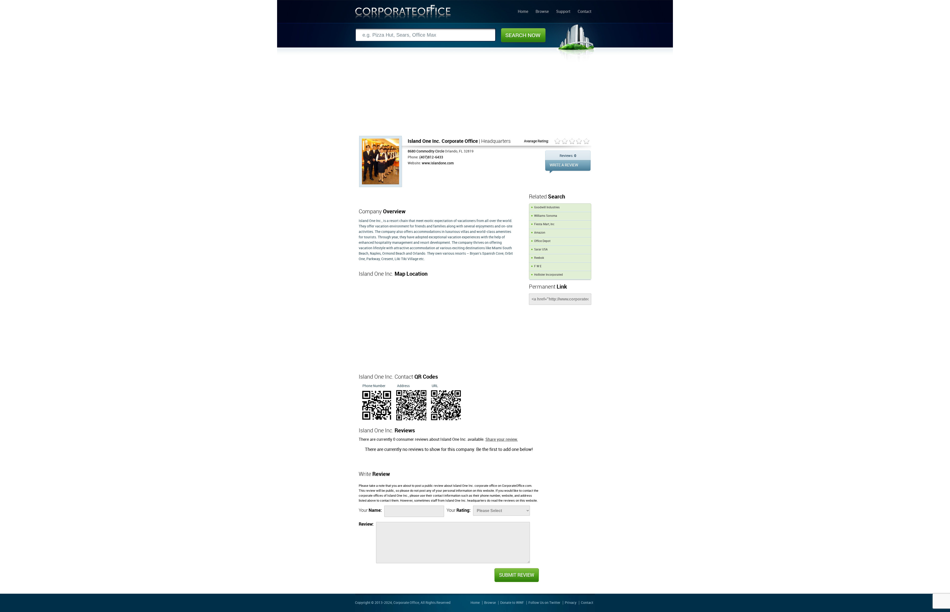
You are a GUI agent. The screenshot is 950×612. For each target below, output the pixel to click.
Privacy (570, 603)
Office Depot (542, 241)
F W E (538, 266)
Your (370, 510)
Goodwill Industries (547, 207)
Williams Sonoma (545, 216)
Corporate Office (403, 13)
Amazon (539, 232)
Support (563, 12)
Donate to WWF (512, 603)
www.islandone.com (438, 163)
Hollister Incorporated (548, 274)
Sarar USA (541, 249)
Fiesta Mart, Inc (544, 224)
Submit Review (516, 575)
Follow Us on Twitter (544, 603)
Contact (584, 12)
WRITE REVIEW (568, 166)
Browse (542, 12)
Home (523, 12)
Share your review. (501, 440)
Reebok (539, 258)
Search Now (523, 35)
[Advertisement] (475, 98)
